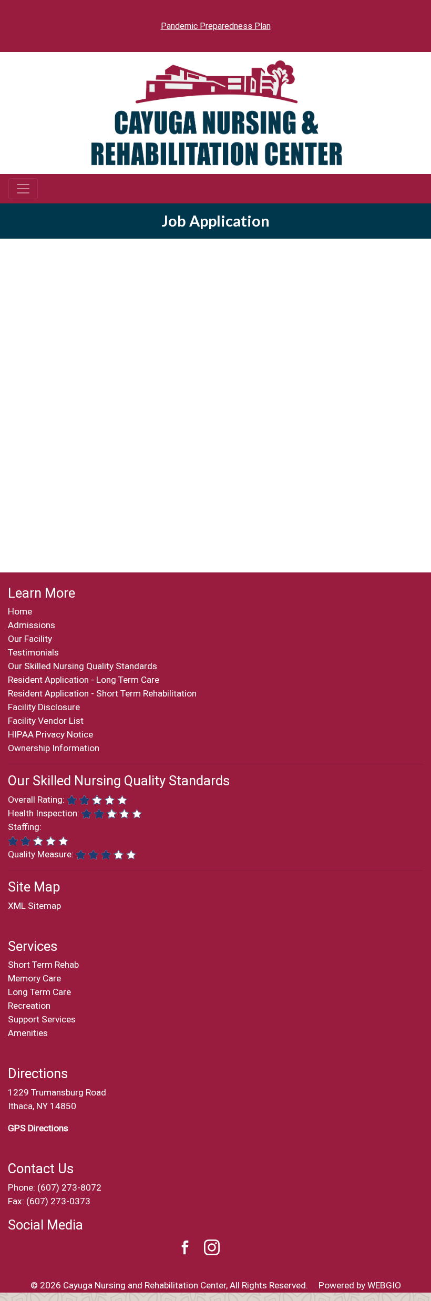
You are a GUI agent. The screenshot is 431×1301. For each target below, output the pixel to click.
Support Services (42, 1019)
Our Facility (30, 638)
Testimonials (33, 652)
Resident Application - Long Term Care (83, 679)
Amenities (28, 1033)
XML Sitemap (34, 905)
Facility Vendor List (46, 720)
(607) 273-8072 (69, 1187)
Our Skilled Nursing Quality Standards (82, 666)
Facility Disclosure (44, 707)
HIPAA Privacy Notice (50, 734)
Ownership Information (53, 748)
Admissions (31, 625)
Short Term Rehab (43, 964)
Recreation (29, 1005)
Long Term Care (39, 992)
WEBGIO (384, 1285)
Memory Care (34, 978)
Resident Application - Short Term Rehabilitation (102, 693)
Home (20, 611)
